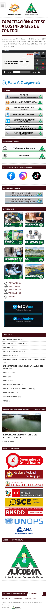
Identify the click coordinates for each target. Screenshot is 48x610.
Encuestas (24, 156)
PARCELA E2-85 (14, 283)
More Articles (39, 409)
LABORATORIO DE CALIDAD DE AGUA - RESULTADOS (24, 359)
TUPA (34, 598)
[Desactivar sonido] (39, 72)
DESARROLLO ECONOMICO (13, 343)
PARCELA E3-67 (14, 286)
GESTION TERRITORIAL (12, 351)
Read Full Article (9, 441)
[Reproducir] (5, 72)
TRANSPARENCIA (10, 397)
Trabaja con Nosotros (24, 148)
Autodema (14, 605)
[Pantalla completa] (43, 72)
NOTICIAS (7, 373)
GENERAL (7, 347)
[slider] (21, 72)
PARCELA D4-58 (14, 293)
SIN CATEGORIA (9, 393)
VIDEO (5, 401)
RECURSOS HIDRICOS (11, 385)
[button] (24, 62)
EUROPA (11, 296)
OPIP (5, 377)
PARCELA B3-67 (14, 290)
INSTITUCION (8, 355)
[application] (24, 62)
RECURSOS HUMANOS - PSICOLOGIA (17, 389)
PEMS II (6, 381)
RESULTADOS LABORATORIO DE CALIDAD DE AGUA (19, 436)
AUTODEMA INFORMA (11, 339)
